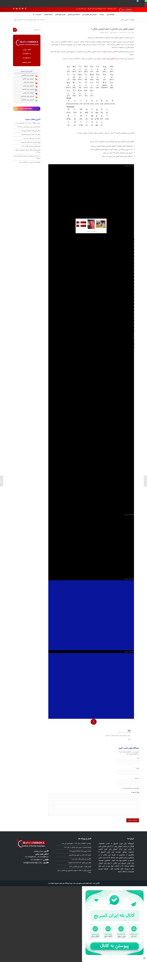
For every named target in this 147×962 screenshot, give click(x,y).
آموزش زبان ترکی (29, 82)
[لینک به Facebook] (25, 8)
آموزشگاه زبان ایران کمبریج (62, 883)
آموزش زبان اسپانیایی (27, 96)
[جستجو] (33, 14)
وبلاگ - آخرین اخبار (127, 19)
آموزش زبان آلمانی (28, 79)
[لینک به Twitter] (22, 8)
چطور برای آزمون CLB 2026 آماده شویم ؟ (30, 142)
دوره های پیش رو (81, 9)
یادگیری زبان (111, 58)
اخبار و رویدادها (112, 9)
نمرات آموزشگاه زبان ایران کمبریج (97, 9)
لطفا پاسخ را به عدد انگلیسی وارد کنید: (130, 788)
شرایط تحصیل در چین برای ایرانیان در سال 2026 (28, 127)
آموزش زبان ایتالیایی (27, 100)
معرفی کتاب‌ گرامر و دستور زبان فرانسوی (31, 135)
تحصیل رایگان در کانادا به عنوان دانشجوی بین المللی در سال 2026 (74, 871)
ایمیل (137, 768)
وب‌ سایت (137, 778)
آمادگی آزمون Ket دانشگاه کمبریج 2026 (30, 131)
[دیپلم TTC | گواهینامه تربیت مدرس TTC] (145, 481)
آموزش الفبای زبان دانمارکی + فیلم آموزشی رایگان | (112, 29)
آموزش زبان (113, 32)
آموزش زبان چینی (28, 86)
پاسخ (129, 739)
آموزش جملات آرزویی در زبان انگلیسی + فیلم (29, 162)
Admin (102, 32)
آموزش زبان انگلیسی (27, 75)
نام (138, 758)
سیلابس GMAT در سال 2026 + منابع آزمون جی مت (27, 123)
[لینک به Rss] (13, 8)
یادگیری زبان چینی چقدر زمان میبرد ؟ (31, 138)
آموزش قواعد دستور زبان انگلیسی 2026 (30, 146)
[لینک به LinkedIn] (16, 8)
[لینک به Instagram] (19, 8)
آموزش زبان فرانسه (28, 89)
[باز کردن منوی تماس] (146, 5)
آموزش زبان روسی (28, 93)
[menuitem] (143, 1)
